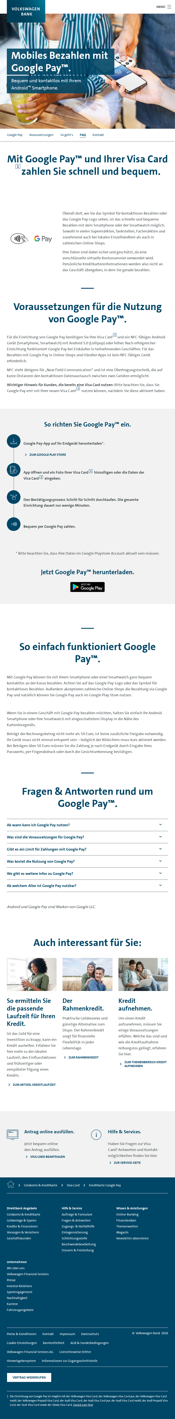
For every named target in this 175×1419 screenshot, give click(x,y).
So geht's (66, 135)
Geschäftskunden (19, 1238)
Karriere (12, 1304)
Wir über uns (16, 1268)
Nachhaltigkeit (17, 1298)
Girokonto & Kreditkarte (23, 1214)
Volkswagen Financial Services (28, 1274)
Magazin (122, 1232)
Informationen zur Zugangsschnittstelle (70, 1361)
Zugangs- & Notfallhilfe (78, 1226)
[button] (38, 825)
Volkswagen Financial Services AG (30, 1352)
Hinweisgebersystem (21, 1361)
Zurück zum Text (83, 1405)
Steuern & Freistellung (78, 1250)
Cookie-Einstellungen (22, 1343)
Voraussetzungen (41, 135)
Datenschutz (90, 1334)
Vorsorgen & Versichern (23, 1232)
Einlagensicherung (75, 1232)
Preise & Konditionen (21, 1334)
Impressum (67, 1334)
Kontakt (98, 135)
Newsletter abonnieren (132, 1238)
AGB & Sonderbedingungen (89, 1343)
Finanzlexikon (126, 1220)
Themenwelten (127, 1226)
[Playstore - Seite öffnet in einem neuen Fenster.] (87, 587)
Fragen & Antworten (76, 1220)
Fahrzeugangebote (20, 1310)
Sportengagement (19, 1292)
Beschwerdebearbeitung (79, 1244)
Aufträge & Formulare (77, 1214)
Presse (11, 1280)
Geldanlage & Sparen (21, 1220)
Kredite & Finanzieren (22, 1226)
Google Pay (14, 135)
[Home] (11, 1185)
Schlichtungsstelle (74, 1238)
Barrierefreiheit (53, 1343)
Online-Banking (127, 1214)
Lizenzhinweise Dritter (75, 1352)
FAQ (83, 135)
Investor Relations (19, 1286)
